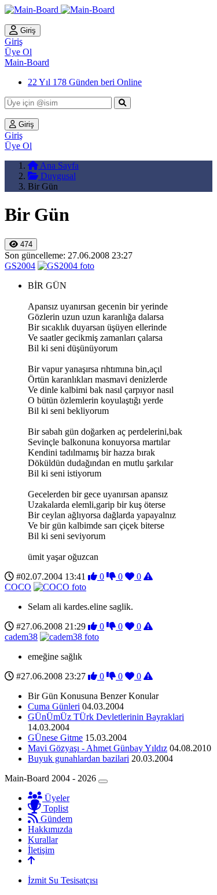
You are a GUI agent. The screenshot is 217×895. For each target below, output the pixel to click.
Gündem (55, 819)
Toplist (54, 808)
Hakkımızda (50, 829)
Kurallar (43, 840)
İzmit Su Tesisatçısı (63, 880)
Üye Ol (18, 52)
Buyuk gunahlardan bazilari (78, 758)
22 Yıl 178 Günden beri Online (85, 82)
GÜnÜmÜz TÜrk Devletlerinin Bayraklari (106, 717)
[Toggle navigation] (103, 781)
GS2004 (20, 266)
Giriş (27, 30)
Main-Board (27, 62)
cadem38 (21, 637)
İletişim (41, 850)
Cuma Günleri (54, 706)
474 (25, 244)
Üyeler (55, 798)
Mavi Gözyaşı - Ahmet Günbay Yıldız (97, 748)
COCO (18, 587)
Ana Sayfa (58, 165)
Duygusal (57, 176)
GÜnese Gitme (55, 738)
